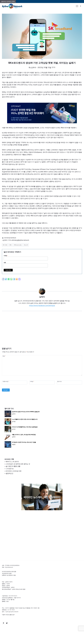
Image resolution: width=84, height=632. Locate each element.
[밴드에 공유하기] (11, 279)
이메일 (6, 255)
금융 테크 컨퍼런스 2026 (8, 1)
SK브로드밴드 (18, 245)
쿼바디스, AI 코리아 (12, 461)
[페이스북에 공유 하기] (3, 279)
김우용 (13, 421)
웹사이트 (59, 381)
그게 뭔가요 (10, 468)
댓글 (4, 356)
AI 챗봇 (5, 245)
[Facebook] (3, 623)
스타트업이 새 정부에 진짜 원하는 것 (18, 464)
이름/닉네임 (6, 381)
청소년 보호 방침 (20, 589)
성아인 (13, 429)
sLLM (26, 245)
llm (10, 245)
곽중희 (13, 444)
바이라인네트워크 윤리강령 (9, 571)
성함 (5, 262)
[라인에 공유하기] (8, 279)
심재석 (33, 67)
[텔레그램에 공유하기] (14, 279)
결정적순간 (9, 473)
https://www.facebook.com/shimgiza (42, 305)
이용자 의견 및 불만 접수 (8, 614)
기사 (42, 59)
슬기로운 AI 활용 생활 (13, 466)
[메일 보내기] (17, 279)
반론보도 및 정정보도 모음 (9, 575)
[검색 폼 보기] (77, 6)
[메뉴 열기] (80, 6)
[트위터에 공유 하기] (6, 279)
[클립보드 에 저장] (19, 279)
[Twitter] (6, 623)
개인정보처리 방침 (6, 573)
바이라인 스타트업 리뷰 (13, 471)
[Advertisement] (42, 331)
